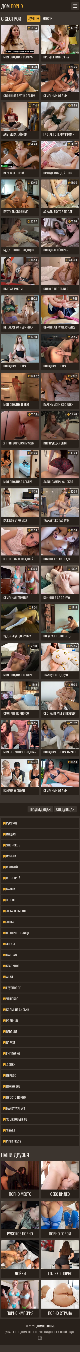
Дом (12, 6)
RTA (40, 1337)
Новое (47, 18)
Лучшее (33, 18)
